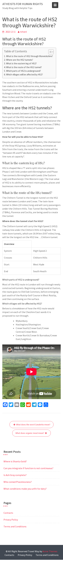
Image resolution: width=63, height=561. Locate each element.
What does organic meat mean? (29, 433)
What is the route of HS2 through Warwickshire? (29, 56)
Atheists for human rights (22, 4)
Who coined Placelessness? (18, 481)
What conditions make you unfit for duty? (25, 488)
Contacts (8, 512)
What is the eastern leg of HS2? (21, 63)
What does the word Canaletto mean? (33, 424)
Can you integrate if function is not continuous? (28, 468)
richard (23, 31)
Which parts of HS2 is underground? (23, 70)
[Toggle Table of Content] (49, 51)
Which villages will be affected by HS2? (24, 74)
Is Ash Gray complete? (15, 475)
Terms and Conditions (15, 526)
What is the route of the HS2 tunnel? (24, 67)
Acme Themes (50, 551)
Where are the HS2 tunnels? (19, 59)
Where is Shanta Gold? (15, 461)
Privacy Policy (11, 519)
